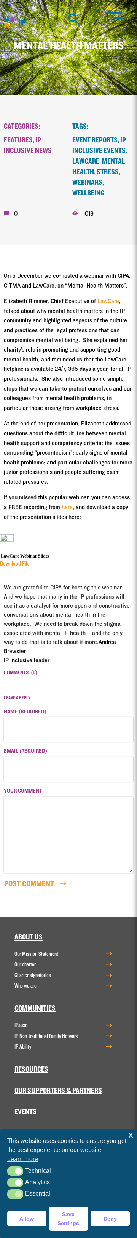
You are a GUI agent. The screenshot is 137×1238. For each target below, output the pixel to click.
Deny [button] (110, 1219)
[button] (15, 1171)
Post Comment (30, 884)
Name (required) (25, 711)
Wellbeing (88, 193)
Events (25, 1112)
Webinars (87, 182)
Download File (15, 564)
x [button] (130, 1134)
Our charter (25, 964)
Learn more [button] (22, 1159)
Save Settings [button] (68, 1218)
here (67, 507)
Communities (35, 1008)
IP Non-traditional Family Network (46, 1036)
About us (28, 937)
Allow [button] (26, 1219)
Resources (31, 1069)
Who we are (25, 986)
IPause (20, 1025)
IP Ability (22, 1047)
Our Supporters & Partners (58, 1090)
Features (18, 140)
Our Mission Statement (36, 954)
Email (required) (25, 751)
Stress (108, 172)
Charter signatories (32, 975)
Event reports (95, 140)
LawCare (85, 161)
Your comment (23, 791)
